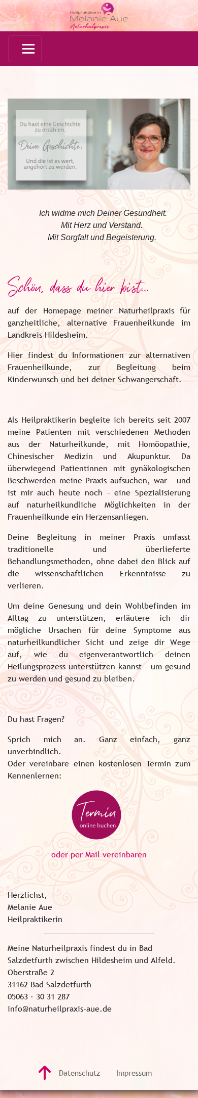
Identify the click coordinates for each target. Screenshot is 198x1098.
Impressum (134, 1073)
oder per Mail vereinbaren (99, 854)
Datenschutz (79, 1073)
